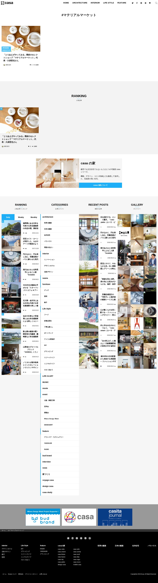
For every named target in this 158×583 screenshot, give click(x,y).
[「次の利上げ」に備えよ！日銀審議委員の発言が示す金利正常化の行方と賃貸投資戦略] (88, 345)
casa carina (77, 552)
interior (95, 3)
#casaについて (12, 574)
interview (46, 462)
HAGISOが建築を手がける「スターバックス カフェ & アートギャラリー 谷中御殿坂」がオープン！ (30, 288)
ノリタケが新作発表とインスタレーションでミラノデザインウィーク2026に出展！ (30, 365)
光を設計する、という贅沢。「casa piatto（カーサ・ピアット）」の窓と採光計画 (108, 220)
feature (121, 3)
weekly (21, 217)
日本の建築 (48, 229)
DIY (45, 345)
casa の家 (88, 163)
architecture (79, 3)
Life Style (108, 3)
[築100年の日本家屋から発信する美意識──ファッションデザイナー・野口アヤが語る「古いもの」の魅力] (88, 361)
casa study (47, 492)
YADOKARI (48, 443)
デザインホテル (49, 266)
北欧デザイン (48, 272)
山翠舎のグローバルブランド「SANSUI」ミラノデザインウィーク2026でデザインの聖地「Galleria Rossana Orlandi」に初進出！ (30, 349)
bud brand (47, 456)
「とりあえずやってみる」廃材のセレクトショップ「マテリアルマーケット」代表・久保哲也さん (20, 58)
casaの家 (61, 546)
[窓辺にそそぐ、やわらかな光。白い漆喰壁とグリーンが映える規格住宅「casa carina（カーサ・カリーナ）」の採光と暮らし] (88, 268)
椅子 (45, 302)
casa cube (61, 549)
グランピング (48, 351)
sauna (45, 278)
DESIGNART (48, 425)
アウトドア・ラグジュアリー (53, 437)
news (44, 468)
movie (45, 388)
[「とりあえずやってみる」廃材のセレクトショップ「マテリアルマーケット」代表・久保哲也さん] (21, 39)
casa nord (76, 554)
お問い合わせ (43, 574)
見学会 (46, 406)
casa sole (76, 549)
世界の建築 (48, 223)
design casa (47, 486)
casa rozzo (77, 562)
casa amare (62, 552)
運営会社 (20, 574)
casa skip (76, 557)
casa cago (76, 559)
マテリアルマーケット (79, 15)
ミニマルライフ (49, 363)
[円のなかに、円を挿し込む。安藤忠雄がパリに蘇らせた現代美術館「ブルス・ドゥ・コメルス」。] (88, 237)
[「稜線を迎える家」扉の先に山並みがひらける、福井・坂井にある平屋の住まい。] (88, 283)
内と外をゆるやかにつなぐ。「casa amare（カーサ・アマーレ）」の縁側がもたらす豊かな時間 (108, 328)
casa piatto (61, 562)
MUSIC (45, 382)
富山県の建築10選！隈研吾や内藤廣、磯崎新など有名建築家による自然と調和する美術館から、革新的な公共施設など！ (30, 334)
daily (8, 217)
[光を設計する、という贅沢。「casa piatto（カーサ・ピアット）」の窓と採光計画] (88, 222)
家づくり (46, 474)
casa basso (61, 557)
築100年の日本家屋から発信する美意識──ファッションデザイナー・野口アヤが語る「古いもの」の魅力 (108, 359)
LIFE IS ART (47, 376)
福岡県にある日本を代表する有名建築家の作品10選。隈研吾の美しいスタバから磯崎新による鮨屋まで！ (30, 226)
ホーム (4, 574)
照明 (45, 296)
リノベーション (49, 259)
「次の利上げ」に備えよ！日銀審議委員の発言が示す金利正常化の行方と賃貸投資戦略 (108, 343)
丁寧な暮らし (48, 327)
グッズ (46, 290)
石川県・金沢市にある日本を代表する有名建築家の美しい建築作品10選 (30, 303)
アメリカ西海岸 (49, 339)
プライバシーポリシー (31, 574)
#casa (142, 574)
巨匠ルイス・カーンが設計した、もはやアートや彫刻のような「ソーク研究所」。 (30, 241)
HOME (66, 3)
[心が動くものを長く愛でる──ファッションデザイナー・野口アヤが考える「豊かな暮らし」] (88, 314)
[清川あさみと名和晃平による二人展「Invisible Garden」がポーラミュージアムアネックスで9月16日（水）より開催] (88, 253)
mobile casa (77, 564)
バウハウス (48, 241)
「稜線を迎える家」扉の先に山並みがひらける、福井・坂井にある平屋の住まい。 (108, 281)
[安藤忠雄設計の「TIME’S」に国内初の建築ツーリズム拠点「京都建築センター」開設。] (88, 299)
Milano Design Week (51, 419)
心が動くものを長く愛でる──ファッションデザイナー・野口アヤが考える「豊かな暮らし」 (108, 312)
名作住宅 (47, 235)
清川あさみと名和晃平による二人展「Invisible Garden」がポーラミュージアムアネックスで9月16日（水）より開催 (30, 272)
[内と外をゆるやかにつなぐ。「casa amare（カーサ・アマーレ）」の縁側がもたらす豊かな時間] (88, 330)
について (100, 185)
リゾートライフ (49, 357)
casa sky (61, 559)
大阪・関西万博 (49, 400)
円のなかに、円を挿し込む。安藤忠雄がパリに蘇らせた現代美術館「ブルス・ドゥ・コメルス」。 (30, 257)
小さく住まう (48, 370)
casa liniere (61, 554)
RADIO (6, 48)
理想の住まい (48, 247)
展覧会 (46, 412)
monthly (34, 217)
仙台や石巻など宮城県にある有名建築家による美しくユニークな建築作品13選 (30, 318)
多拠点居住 (48, 321)
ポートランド (48, 333)
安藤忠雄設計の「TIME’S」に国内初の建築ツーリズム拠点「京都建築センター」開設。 (108, 297)
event (44, 394)
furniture (46, 284)
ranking (78, 97)
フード (46, 315)
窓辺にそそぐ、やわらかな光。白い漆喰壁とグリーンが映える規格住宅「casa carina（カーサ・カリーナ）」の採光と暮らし (108, 266)
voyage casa (48, 480)
